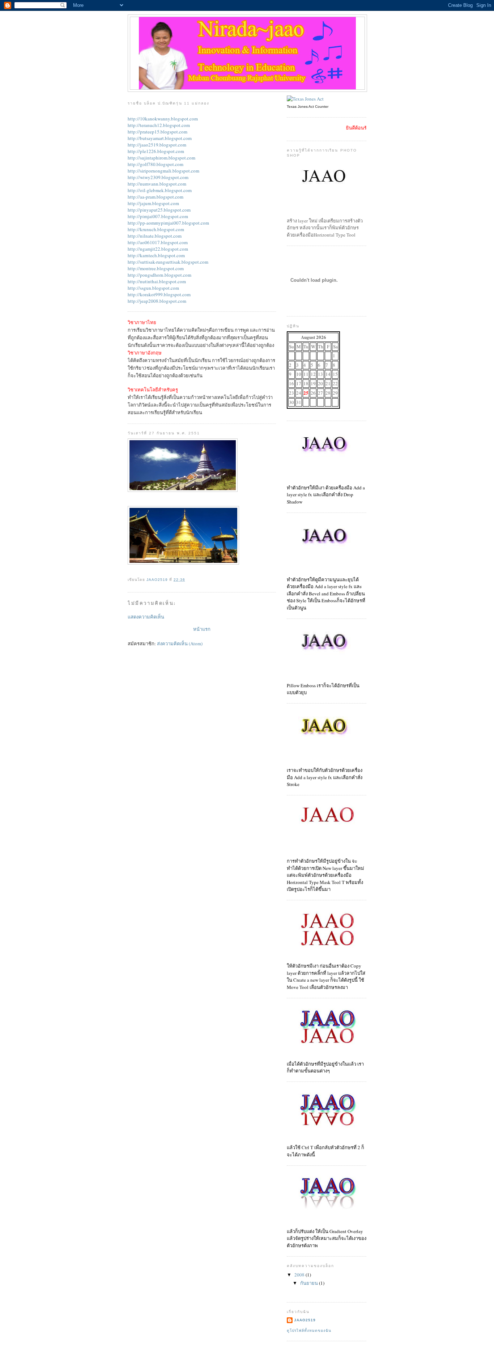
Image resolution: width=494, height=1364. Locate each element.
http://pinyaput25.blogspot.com (159, 210)
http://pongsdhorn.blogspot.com (159, 275)
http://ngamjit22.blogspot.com (158, 249)
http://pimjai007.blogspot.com (158, 216)
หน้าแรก (201, 629)
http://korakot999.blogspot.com (159, 294)
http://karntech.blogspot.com (156, 255)
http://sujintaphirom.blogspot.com (161, 157)
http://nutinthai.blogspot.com (157, 281)
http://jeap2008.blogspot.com (157, 301)
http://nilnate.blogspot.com (155, 236)
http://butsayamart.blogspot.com (160, 138)
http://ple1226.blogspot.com (156, 151)
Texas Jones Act (300, 107)
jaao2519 (305, 1320)
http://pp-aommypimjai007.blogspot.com (168, 223)
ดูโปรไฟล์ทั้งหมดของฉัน (309, 1331)
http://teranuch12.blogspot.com (159, 125)
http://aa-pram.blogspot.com (155, 197)
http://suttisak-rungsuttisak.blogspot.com (168, 262)
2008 (300, 1274)
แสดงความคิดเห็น (146, 616)
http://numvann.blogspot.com (157, 183)
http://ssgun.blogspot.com (153, 288)
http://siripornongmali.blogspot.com (163, 170)
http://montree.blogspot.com (156, 268)
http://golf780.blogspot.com (155, 164)
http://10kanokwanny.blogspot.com (163, 118)
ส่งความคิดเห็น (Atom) (180, 643)
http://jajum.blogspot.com (153, 203)
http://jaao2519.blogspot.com (157, 144)
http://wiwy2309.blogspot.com (158, 177)
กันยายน (309, 1283)
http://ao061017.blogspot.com (158, 242)
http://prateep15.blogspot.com (157, 131)
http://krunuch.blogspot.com (156, 229)
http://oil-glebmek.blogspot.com (160, 190)
